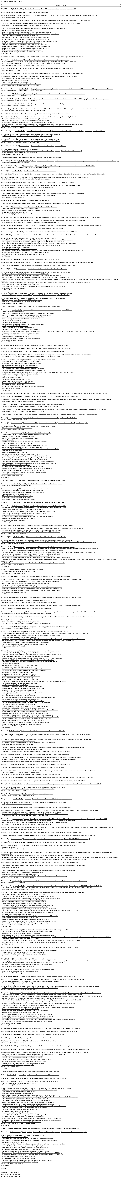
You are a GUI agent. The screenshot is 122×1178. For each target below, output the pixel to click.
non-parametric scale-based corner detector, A (15, 336)
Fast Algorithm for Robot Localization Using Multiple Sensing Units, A (42, 484)
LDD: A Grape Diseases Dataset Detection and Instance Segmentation (44, 351)
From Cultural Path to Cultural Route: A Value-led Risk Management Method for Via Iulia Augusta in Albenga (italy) (35, 277)
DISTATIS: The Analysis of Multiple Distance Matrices (17, 428)
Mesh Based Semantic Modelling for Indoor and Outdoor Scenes (46, 480)
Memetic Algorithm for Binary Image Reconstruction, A (18, 327)
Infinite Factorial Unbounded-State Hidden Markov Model (18, 796)
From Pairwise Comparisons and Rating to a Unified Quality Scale (21, 676)
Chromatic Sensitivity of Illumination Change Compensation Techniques (22, 509)
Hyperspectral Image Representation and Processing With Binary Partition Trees (25, 1011)
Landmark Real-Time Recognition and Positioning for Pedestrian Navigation (24, 954)
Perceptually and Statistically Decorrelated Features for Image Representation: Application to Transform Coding (34, 876)
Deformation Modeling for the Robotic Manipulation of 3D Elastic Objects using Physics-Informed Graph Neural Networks (61, 109)
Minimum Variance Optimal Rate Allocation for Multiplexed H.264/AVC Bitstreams (26, 703)
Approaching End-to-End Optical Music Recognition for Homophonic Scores (23, 894)
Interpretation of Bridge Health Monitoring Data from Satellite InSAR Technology (48, 540)
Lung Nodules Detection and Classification (32, 570)
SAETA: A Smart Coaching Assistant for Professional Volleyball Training (42, 1041)
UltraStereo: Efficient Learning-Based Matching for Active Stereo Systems (23, 470)
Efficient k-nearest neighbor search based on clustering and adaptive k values (24, 903)
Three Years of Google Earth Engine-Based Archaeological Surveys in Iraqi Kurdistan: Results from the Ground (33, 286)
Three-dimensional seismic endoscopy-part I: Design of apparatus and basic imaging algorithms (47, 976)
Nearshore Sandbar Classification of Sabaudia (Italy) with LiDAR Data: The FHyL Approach (27, 556)
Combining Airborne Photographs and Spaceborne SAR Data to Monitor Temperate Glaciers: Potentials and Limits (55, 1052)
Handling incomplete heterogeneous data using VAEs (37, 794)
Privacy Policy (18, 1)
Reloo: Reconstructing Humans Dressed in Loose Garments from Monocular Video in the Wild (29, 463)
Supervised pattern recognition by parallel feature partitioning (20, 1162)
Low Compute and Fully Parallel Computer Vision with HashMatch (21, 454)
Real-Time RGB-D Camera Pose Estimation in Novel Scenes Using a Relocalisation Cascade (28, 461)
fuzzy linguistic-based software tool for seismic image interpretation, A (22, 1056)
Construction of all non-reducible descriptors (15, 1137)
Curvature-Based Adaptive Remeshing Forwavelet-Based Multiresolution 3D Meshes (26, 1100)
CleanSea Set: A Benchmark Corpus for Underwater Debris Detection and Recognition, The (28, 896)
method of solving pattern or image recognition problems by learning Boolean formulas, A (28, 1146)
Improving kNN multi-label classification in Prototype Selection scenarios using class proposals (29, 909)
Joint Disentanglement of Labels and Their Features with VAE (19, 1109)
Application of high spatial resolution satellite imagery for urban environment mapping (45, 576)
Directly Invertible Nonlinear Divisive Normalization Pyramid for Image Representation (49, 870)
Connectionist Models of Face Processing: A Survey (41, 426)
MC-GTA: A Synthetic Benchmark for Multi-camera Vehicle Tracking (51, 348)
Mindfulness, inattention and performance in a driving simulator (20, 939)
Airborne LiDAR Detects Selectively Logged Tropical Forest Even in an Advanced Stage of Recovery (30, 581)
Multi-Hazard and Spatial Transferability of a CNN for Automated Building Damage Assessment (51, 396)
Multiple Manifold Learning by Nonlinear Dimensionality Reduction (21, 84)
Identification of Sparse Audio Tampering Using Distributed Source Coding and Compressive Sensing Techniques (34, 681)
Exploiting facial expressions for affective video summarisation (20, 374)
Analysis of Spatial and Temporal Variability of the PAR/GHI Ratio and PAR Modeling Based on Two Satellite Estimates (61, 771)
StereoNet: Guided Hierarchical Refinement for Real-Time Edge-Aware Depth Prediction (27, 468)
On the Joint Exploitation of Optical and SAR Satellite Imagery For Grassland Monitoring (27, 1016)
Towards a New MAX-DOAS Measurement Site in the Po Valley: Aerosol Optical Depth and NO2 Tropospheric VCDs (35, 814)
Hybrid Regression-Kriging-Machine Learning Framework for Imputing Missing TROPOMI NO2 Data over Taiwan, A (56, 839)
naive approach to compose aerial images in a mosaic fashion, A (20, 333)
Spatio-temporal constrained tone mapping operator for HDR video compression (25, 713)
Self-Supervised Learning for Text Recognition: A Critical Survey (20, 917)
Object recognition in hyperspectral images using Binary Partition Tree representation (27, 1014)
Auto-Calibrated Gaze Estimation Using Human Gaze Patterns (19, 365)
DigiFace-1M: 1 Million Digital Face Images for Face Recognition (20, 438)
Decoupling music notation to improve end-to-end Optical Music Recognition (24, 900)
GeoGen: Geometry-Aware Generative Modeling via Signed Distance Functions (24, 445)
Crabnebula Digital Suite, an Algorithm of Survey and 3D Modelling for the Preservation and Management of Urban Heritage (38, 372)
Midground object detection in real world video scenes (17, 515)
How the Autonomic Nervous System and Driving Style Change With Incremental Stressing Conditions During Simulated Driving (38, 640)
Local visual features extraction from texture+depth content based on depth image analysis (28, 697)
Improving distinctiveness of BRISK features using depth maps (19, 683)
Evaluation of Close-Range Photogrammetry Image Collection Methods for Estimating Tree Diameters (51, 185)
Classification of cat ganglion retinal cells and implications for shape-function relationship (28, 313)
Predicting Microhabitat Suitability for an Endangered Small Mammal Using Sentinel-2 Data (51, 862)
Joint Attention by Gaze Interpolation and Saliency (16, 379)
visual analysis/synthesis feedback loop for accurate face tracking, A (21, 301)
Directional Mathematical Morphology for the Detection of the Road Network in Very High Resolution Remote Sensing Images (38, 1003)
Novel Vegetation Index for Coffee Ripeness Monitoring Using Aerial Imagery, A (62, 220)
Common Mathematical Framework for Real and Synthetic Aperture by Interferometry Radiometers (49, 117)
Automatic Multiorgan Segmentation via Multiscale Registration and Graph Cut (25, 1099)
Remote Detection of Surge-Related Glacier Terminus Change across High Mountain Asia (50, 9)
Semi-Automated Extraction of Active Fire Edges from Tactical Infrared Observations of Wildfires (30, 988)
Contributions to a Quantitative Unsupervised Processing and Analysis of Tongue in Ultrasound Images (55, 203)
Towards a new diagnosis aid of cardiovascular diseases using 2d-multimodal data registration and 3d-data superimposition (53, 1049)
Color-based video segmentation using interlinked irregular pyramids (40, 134)
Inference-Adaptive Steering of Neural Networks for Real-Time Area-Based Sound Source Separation (31, 981)
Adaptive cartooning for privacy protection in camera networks (40, 1071)
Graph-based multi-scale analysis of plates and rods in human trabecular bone (24, 1107)
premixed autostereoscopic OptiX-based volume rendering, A (19, 1083)
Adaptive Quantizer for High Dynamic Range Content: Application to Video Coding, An (26, 653)
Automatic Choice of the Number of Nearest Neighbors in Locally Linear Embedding (53, 77)
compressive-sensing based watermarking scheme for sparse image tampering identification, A (29, 662)
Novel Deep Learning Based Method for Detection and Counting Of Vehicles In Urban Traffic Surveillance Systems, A (54, 177)
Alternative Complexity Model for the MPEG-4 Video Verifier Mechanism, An (42, 405)
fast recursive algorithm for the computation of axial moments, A (21, 319)
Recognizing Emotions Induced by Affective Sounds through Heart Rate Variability (25, 642)
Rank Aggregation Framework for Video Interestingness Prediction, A (22, 43)
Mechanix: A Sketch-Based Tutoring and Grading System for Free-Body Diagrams (50, 525)
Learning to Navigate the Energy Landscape (14, 452)
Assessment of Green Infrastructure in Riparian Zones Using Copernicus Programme (50, 547)
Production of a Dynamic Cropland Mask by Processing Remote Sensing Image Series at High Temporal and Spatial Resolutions (38, 1019)
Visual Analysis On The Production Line (34, 190)
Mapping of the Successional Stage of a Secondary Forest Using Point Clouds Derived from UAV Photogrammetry (67, 217)
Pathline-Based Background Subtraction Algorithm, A (17, 485)
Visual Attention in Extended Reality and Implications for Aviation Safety (43, 503)
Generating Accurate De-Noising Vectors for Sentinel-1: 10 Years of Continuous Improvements (29, 602)
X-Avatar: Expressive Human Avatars (12, 474)
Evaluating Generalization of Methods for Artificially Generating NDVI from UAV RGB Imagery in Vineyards (33, 242)
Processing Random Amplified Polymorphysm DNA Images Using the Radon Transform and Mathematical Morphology (59, 777)
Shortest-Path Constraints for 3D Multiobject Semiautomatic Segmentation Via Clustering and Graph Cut (32, 1118)
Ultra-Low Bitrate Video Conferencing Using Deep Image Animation (21, 724)
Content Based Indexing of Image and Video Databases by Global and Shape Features (26, 315)
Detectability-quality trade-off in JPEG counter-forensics (18, 667)
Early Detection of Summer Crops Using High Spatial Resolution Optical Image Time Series (28, 1005)
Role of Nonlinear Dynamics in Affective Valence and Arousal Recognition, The (24, 644)
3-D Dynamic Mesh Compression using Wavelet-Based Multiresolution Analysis (48, 1088)
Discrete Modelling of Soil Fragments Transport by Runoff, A (40, 1081)
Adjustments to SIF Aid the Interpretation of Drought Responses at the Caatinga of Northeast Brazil (53, 832)
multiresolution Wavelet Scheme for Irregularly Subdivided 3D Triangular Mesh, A (25, 1115)
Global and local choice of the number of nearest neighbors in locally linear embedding (27, 78)
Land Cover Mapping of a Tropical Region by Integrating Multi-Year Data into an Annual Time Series (31, 141)
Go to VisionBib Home (7, 1)
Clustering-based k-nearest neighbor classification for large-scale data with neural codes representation (32, 898)
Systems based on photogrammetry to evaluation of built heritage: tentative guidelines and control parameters (34, 63)
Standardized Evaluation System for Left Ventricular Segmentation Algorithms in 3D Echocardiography (31, 1120)
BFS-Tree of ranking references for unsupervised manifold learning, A (48, 28)
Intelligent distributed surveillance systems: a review (17, 804)
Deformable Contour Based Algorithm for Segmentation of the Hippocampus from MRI (48, 182)
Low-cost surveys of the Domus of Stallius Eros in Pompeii (18, 585)
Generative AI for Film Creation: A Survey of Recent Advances (48, 146)
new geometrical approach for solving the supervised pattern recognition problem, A (26, 1151)
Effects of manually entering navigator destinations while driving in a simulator (46, 930)
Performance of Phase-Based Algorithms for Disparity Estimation (20, 622)
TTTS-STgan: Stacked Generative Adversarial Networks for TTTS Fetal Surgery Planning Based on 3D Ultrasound (58, 734)
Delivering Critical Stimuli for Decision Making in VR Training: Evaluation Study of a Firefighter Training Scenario (51, 193)
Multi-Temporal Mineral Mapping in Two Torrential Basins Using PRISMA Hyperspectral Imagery (53, 757)
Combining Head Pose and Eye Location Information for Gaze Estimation (23, 368)
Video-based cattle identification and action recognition (40, 171)
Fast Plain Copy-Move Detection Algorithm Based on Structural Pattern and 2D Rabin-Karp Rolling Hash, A (65, 835)
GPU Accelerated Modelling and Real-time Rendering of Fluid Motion (46, 537)
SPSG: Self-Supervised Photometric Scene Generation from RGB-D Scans (22, 467)
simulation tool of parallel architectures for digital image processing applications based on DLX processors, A (49, 1028)
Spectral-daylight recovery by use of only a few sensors (18, 966)
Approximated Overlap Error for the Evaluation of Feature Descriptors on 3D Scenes (47, 310)
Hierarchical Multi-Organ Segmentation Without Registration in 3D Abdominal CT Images (55, 597)
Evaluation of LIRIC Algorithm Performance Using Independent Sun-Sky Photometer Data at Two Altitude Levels (58, 739)
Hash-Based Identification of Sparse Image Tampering (17, 678)
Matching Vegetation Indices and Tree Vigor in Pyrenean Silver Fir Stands (23, 829)
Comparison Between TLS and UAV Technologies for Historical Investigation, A (24, 370)
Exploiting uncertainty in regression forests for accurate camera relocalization (24, 442)
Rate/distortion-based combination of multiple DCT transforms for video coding (42, 298)
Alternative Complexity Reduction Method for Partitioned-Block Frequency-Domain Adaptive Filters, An (55, 979)
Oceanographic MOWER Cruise (28, 149)
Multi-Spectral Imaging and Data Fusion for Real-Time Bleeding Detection (23, 110)
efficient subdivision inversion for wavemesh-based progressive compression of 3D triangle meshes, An (49, 1129)
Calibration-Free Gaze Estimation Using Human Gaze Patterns (20, 367)
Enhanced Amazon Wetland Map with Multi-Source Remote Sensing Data (23, 952)
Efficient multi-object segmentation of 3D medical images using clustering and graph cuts (28, 1104)
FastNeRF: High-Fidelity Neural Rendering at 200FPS (17, 443)
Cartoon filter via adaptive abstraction (13, 311)
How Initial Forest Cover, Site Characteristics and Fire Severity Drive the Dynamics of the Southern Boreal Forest (34, 822)
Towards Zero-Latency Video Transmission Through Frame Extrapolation (22, 720)
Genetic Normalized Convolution (11, 320)
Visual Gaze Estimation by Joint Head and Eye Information (18, 383)
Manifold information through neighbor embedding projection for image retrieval (25, 37)
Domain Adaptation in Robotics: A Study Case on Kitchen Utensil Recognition (24, 901)
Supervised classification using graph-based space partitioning (20, 1158)
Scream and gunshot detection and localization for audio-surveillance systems (24, 711)
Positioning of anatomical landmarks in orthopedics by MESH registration (23, 1116)
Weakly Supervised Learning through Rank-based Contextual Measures (22, 52)
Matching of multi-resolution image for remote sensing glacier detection (23, 1063)
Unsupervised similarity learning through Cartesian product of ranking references (25, 48)
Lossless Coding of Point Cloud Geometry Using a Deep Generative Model (23, 701)
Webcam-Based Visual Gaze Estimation (13, 385)
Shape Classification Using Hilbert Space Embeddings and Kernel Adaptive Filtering (45, 114)
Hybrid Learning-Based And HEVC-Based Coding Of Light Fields (20, 679)
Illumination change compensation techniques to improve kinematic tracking (24, 513)
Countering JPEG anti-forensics (11, 663)
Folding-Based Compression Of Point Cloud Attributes (17, 672)
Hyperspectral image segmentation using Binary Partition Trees (20, 1012)
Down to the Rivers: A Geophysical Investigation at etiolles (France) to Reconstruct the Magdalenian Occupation (55, 423)
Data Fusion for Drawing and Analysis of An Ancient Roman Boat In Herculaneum (25, 583)
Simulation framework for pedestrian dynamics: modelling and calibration (46, 345)
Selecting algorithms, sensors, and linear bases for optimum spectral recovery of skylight (27, 964)
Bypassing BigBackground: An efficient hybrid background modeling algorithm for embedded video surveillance (34, 508)
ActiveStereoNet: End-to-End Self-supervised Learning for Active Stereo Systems (25, 434)
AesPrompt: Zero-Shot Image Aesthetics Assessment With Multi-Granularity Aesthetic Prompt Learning (31, 654)
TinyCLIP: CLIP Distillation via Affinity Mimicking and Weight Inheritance (48, 754)
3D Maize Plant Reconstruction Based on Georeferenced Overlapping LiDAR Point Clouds (52, 947)
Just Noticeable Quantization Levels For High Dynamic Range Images (22, 686)
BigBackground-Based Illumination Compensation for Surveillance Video (45, 506)
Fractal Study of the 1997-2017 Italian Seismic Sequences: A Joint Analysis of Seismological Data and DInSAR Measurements (37, 855)
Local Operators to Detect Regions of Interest (15, 326)
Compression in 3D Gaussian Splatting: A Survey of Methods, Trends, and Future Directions (28, 660)
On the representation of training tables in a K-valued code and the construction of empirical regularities (32, 1155)
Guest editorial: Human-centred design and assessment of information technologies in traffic (28, 935)
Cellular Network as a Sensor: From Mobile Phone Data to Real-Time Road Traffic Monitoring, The (47, 845)
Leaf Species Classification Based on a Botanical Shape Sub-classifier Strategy (24, 1061)
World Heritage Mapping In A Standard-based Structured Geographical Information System (45, 1046)
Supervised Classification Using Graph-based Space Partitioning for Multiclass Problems (27, 1160)
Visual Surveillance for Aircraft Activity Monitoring (16, 498)
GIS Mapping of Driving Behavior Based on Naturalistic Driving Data (21, 933)
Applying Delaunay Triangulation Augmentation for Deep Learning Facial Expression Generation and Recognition (54, 1132)
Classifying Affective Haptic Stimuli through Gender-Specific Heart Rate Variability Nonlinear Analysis (31, 635)
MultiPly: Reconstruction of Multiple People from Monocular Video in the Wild (24, 456)
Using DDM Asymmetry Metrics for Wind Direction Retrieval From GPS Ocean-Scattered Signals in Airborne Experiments (37, 126)
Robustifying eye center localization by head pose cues (17, 381)
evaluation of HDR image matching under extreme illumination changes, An (24, 670)
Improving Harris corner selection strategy (14, 322)
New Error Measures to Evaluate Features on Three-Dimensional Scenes (23, 335)
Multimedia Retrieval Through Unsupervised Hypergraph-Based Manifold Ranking (25, 39)
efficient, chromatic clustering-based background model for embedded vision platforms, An (28, 511)
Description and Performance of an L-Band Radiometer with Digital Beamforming (25, 119)
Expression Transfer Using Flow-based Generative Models (18, 741)
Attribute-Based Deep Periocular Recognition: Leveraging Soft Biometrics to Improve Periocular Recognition (59, 355)
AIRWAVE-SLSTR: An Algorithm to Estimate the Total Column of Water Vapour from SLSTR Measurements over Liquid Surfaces (61, 810)
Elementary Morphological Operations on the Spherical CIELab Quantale (51, 293)
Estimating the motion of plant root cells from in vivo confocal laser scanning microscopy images (55, 528)
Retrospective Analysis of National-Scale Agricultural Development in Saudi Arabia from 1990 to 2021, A (65, 166)
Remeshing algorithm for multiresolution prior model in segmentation (39, 1075)
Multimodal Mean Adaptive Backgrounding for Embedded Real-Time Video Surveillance (27, 516)
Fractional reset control (8, 847)
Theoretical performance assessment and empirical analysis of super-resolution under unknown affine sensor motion (35, 751)
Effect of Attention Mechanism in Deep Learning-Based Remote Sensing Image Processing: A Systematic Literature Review (37, 240)
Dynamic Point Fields (8, 440)
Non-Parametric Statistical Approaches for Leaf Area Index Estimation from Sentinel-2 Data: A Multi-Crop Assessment (36, 557)
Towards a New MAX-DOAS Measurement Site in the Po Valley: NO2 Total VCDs (25, 816)
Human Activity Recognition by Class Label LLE (15, 80)
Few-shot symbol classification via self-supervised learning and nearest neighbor (25, 907)
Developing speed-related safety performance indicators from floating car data (49, 627)
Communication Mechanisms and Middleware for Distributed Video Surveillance (42, 802)
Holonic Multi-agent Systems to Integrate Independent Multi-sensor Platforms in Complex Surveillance (55, 94)
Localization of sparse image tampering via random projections (20, 699)
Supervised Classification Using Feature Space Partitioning (18, 1156)
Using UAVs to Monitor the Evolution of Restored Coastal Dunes (20, 971)
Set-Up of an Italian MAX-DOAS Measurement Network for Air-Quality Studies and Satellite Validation (31, 812)
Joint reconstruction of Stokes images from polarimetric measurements (22, 749)
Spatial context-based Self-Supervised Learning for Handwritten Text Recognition (25, 919)
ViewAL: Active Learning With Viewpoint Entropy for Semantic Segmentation (24, 472)
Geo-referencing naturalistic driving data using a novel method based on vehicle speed (27, 931)
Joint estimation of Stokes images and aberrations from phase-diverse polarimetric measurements (55, 747)
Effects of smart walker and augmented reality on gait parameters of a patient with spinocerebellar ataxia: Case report (59, 617)
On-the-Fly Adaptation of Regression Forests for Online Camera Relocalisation (24, 459)
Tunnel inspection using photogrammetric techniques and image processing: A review (26, 613)
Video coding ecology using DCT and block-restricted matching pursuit (22, 300)
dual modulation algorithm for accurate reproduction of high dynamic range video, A (26, 669)
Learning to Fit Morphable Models (12, 450)
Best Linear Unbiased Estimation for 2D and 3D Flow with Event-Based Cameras (47, 807)
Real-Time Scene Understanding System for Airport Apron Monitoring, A (23, 492)
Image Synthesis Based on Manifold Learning (15, 82)
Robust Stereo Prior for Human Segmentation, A (16, 465)
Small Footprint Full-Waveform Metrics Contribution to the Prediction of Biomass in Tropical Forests (31, 590)
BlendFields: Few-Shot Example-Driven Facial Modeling (18, 436)
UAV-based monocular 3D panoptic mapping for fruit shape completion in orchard (25, 252)
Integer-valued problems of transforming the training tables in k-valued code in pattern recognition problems (33, 1144)
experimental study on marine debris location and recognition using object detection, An (27, 905)
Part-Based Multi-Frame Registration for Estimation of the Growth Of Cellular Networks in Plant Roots (31, 530)
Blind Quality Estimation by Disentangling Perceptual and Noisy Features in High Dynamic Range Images (32, 658)
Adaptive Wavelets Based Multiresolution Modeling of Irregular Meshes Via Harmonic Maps (28, 1095)
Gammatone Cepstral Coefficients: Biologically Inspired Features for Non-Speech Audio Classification (47, 1031)
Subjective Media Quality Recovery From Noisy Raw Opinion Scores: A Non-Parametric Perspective (30, 717)
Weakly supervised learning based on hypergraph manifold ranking (21, 50)
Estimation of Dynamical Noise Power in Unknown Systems (19, 637)
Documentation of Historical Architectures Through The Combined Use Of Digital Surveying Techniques (31, 275)
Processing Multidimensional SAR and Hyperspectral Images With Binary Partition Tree (27, 1018)
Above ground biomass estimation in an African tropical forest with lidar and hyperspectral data (53, 580)
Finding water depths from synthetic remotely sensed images (36, 969)
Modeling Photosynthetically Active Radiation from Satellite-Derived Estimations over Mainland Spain (31, 774)
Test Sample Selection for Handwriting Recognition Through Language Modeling (25, 923)
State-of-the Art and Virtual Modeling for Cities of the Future (19, 152)
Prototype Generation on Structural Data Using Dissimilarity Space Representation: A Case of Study (30, 916)
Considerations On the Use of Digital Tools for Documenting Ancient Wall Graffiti (25, 274)
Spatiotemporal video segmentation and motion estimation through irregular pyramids (27, 136)
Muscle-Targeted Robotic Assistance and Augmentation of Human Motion (44, 787)
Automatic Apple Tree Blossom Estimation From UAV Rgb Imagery (38, 238)
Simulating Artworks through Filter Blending (14, 212)
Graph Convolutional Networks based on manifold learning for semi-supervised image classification (30, 34)
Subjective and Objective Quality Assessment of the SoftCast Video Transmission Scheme (27, 715)
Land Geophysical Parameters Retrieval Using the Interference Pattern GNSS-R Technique (28, 122)
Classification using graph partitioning (36, 1135)
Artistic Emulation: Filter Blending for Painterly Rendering (40, 207)
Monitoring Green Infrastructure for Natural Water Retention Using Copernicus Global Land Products (31, 554)
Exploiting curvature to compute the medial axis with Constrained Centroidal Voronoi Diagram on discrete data (34, 1106)
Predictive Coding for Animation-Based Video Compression (19, 704)
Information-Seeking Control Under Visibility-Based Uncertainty (41, 259)
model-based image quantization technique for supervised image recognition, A (25, 1147)
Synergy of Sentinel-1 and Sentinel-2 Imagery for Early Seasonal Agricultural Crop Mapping (28, 1021)
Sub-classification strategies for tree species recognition (18, 1065)
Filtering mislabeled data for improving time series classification (20, 1009)
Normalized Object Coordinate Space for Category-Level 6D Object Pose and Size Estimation (28, 458)
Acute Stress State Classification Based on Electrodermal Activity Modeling (46, 632)
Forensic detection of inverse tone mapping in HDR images (19, 674)
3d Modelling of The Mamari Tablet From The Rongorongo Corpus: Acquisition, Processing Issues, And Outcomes (52, 865)
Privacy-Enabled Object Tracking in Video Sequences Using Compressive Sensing (25, 706)
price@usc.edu (7, 1174)
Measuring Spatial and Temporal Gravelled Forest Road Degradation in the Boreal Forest (27, 824)
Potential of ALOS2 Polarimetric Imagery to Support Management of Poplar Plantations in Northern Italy (32, 588)
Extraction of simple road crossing (38, 12)
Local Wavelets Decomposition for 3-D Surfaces (15, 1111)
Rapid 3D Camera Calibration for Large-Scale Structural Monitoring (47, 269)
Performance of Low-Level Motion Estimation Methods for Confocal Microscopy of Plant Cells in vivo (31, 532)
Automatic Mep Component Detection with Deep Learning (40, 950)
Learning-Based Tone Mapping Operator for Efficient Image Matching (22, 692)
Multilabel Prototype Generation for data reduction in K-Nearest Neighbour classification (27, 912)
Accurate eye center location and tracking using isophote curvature (21, 361)
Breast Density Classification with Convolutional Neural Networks (45, 767)
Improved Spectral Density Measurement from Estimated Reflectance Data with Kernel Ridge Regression (32, 962)
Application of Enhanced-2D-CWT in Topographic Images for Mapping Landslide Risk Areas (59, 781)
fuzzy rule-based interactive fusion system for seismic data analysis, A (22, 1058)
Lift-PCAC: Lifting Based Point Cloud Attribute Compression (19, 695)
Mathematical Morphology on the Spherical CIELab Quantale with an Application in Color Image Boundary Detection (35, 295)
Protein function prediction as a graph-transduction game (18, 571)
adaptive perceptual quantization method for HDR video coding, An (39, 651)
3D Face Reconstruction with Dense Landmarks (37, 433)
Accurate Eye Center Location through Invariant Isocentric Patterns (21, 363)
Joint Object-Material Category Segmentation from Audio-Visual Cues (22, 447)
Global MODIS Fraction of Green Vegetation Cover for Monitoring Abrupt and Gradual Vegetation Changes (33, 550)
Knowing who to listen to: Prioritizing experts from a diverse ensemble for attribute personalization (30, 449)
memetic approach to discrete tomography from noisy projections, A (22, 329)
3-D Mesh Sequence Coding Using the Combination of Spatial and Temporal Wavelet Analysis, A (29, 1090)
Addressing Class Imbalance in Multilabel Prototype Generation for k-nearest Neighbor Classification (55, 893)
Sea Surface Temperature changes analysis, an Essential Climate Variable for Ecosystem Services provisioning (33, 563)
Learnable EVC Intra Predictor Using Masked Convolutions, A (19, 690)
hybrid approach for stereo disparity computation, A (36, 620)
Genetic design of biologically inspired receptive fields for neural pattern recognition (46, 764)
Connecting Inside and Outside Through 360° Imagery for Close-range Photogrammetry (44, 272)
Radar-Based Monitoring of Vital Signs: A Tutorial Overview (45, 306)
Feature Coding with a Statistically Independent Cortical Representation (22, 872)
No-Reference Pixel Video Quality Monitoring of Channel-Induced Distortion (43, 731)
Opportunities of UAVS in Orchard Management (15, 247)
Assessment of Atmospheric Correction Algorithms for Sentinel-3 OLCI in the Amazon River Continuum (55, 842)
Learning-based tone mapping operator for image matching (19, 694)
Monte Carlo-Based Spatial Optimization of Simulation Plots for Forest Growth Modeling (27, 187)
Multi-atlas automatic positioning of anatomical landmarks (19, 1113)
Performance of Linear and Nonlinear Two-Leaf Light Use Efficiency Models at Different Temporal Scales (32, 587)
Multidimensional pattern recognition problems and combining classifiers (23, 1149)
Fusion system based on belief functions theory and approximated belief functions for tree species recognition (33, 1054)
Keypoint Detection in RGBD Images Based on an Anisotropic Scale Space (23, 688)
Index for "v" (4, 1168)
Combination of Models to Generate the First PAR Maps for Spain (20, 772)
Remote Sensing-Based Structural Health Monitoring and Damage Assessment (46, 60)
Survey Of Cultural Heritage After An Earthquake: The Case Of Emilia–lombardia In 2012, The (48, 265)
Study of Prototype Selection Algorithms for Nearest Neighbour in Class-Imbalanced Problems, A (29, 921)
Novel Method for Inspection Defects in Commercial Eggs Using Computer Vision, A (26, 179)
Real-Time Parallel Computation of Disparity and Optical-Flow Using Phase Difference (26, 623)
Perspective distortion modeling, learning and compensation (19, 249)
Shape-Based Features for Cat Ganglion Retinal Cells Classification (21, 338)
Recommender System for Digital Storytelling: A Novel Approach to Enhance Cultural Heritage (53, 605)
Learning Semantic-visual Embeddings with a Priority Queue (19, 874)
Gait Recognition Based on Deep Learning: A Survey (17, 30)
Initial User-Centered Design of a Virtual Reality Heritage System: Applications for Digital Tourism (55, 57)
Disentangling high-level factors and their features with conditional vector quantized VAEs (28, 1102)
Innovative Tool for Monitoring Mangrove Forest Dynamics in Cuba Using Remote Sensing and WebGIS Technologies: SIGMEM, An (64, 886)
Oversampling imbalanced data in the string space (16, 914)
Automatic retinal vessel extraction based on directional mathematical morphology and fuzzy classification (33, 998)
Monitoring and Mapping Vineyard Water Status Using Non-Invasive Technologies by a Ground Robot (31, 245)
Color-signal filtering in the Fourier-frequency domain (40, 959)
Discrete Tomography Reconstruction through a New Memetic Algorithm (23, 317)
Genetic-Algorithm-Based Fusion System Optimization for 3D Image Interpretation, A (26, 1059)
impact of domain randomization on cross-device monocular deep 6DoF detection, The (48, 68)
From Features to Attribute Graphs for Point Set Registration (43, 157)
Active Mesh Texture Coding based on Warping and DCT (18, 1093)
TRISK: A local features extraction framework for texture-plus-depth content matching (27, 722)
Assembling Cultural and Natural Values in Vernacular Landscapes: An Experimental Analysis (50, 418)
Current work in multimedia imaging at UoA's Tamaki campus (20, 208)
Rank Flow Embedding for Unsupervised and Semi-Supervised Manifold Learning (25, 44)
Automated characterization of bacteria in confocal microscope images (43, 1034)
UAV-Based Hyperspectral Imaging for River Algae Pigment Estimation (47, 1078)
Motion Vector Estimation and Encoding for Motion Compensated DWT (22, 490)
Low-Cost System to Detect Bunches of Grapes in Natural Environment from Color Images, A (28, 195)
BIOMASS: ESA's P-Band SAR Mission (36, 600)
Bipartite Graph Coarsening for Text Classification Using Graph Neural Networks (57, 23)
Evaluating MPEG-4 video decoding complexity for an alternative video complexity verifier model (30, 406)
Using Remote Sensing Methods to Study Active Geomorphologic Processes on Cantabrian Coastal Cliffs (31, 761)
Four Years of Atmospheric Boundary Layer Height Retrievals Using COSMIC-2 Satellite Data (28, 742)
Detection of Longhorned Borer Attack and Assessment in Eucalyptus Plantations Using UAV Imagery (31, 210)
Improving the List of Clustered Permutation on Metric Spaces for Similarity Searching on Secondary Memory (55, 881)
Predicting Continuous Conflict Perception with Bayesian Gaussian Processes (41, 228)
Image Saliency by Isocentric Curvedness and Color (16, 376)
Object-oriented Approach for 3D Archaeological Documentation (20, 284)
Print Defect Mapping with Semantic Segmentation (35, 200)
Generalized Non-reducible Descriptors (13, 1142)
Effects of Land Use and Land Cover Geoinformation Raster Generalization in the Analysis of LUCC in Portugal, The (57, 20)
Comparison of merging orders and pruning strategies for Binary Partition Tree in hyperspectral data (31, 1002)
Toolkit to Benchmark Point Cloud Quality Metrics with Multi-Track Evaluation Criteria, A (27, 719)
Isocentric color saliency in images (12, 377)
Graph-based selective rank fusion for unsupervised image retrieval (21, 36)
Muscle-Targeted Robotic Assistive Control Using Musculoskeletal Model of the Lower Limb (28, 789)
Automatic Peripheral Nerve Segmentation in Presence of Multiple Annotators (49, 104)
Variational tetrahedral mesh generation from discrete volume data (21, 1122)
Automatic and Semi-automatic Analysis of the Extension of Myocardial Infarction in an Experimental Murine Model (59, 262)
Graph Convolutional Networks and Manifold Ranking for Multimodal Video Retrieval (26, 32)
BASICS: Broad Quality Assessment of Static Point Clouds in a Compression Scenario (26, 656)
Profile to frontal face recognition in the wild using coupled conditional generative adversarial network (31, 356)
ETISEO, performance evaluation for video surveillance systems (37, 489)
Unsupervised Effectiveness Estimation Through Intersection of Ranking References (26, 46)
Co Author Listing (18, 9)
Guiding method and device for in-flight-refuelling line (39, 1038)
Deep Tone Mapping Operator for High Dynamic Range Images (20, 665)
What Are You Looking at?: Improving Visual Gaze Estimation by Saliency (23, 386)
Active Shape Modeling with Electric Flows (39, 608)
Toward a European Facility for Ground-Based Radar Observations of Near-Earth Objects (51, 232)
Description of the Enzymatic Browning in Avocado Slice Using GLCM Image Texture (26, 120)
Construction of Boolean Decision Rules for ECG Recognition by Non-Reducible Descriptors (28, 1138)
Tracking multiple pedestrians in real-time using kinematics (19, 518)
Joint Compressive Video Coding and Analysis (15, 685)
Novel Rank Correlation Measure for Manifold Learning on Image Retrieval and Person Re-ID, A (29, 41)
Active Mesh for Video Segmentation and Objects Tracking (19, 1091)
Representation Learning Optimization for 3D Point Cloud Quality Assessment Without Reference (30, 710)
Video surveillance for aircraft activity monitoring (16, 494)
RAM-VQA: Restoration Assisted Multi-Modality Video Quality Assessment (23, 708)
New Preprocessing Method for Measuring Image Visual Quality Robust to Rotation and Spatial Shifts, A (32, 1153)
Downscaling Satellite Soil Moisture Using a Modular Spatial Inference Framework (48, 799)
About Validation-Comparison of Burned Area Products (44, 139)
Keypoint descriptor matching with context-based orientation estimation (22, 324)
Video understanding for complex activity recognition (17, 496)
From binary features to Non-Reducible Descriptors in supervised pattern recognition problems (29, 1140)
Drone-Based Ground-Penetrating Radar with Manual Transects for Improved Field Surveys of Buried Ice (53, 73)
